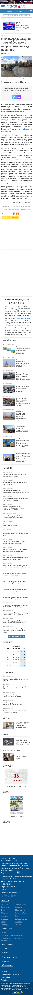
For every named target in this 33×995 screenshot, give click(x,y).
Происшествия (20, 904)
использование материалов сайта (11, 989)
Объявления (6, 965)
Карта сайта (5, 977)
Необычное (19, 925)
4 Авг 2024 (3, 53)
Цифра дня (8, 766)
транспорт (27, 206)
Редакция (4, 890)
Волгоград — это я (9, 957)
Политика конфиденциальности (18, 985)
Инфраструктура (21, 919)
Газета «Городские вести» (10, 974)
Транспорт (5, 35)
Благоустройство (21, 913)
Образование (20, 910)
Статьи (4, 948)
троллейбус (17, 206)
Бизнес (3, 910)
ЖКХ (16, 916)
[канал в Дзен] (12, 896)
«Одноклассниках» (23, 325)
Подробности (7, 944)
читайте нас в (10, 217)
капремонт (8, 206)
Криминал (18, 907)
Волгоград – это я (11, 750)
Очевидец (4, 925)
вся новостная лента (16, 636)
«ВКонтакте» (9, 325)
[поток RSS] (15, 895)
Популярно (8, 672)
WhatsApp (21, 318)
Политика (4, 904)
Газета (6, 792)
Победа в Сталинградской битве (12, 935)
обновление (9, 209)
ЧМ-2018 (4, 933)
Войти (5, 980)
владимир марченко (23, 209)
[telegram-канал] (2, 896)
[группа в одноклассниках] (9, 895)
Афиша (19, 11)
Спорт (3, 922)
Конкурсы (5, 961)
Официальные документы (10, 892)
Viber (29, 318)
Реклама (4, 971)
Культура (4, 916)
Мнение (6, 718)
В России (7, 822)
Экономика (5, 907)
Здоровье (4, 919)
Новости (10, 11)
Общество (5, 913)
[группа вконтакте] (5, 895)
